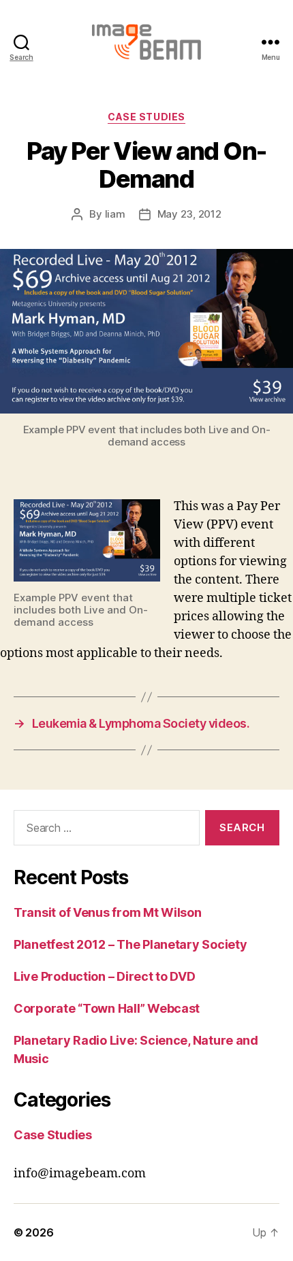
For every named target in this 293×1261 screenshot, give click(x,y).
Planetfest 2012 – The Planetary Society (130, 944)
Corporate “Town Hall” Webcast (107, 1008)
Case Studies (146, 116)
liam (115, 213)
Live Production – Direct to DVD (105, 976)
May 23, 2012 (189, 213)
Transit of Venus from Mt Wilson (108, 912)
